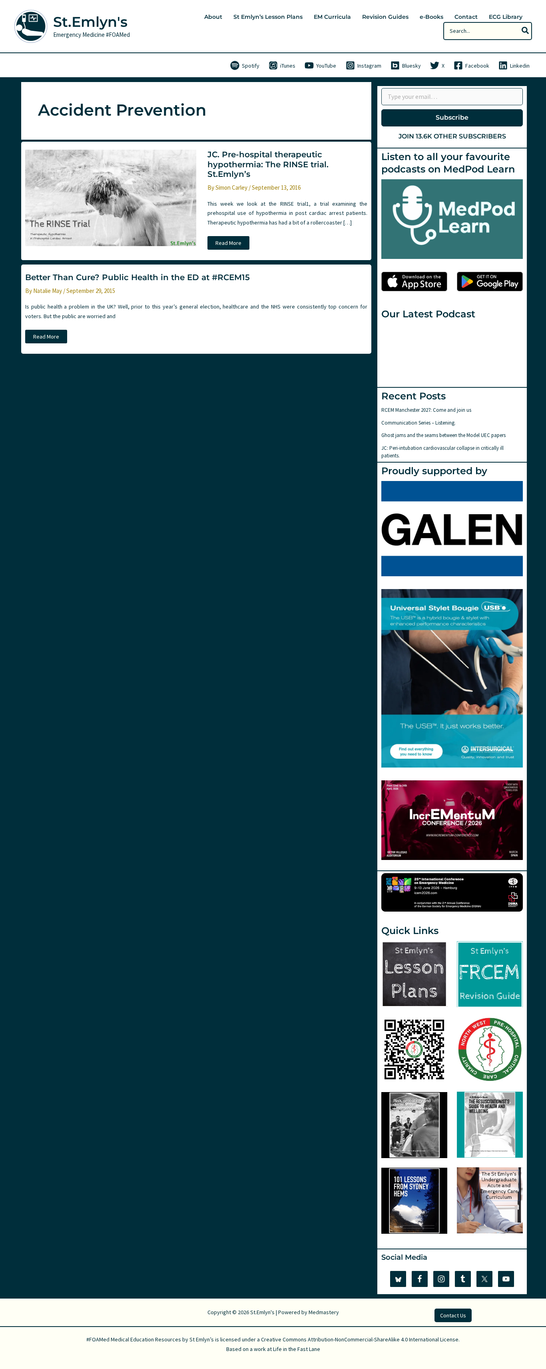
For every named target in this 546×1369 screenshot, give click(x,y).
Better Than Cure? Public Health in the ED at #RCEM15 (137, 277)
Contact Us (453, 1315)
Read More (231, 244)
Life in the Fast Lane (296, 1349)
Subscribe (452, 117)
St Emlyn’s (201, 1339)
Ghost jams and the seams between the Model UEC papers (443, 435)
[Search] (525, 31)
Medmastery (324, 1312)
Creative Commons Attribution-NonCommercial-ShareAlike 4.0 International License (359, 1339)
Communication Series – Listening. (418, 422)
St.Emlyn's (90, 21)
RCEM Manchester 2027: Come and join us (426, 410)
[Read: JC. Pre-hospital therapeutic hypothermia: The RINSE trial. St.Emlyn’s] (110, 197)
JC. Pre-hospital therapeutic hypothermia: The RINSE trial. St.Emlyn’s (268, 164)
